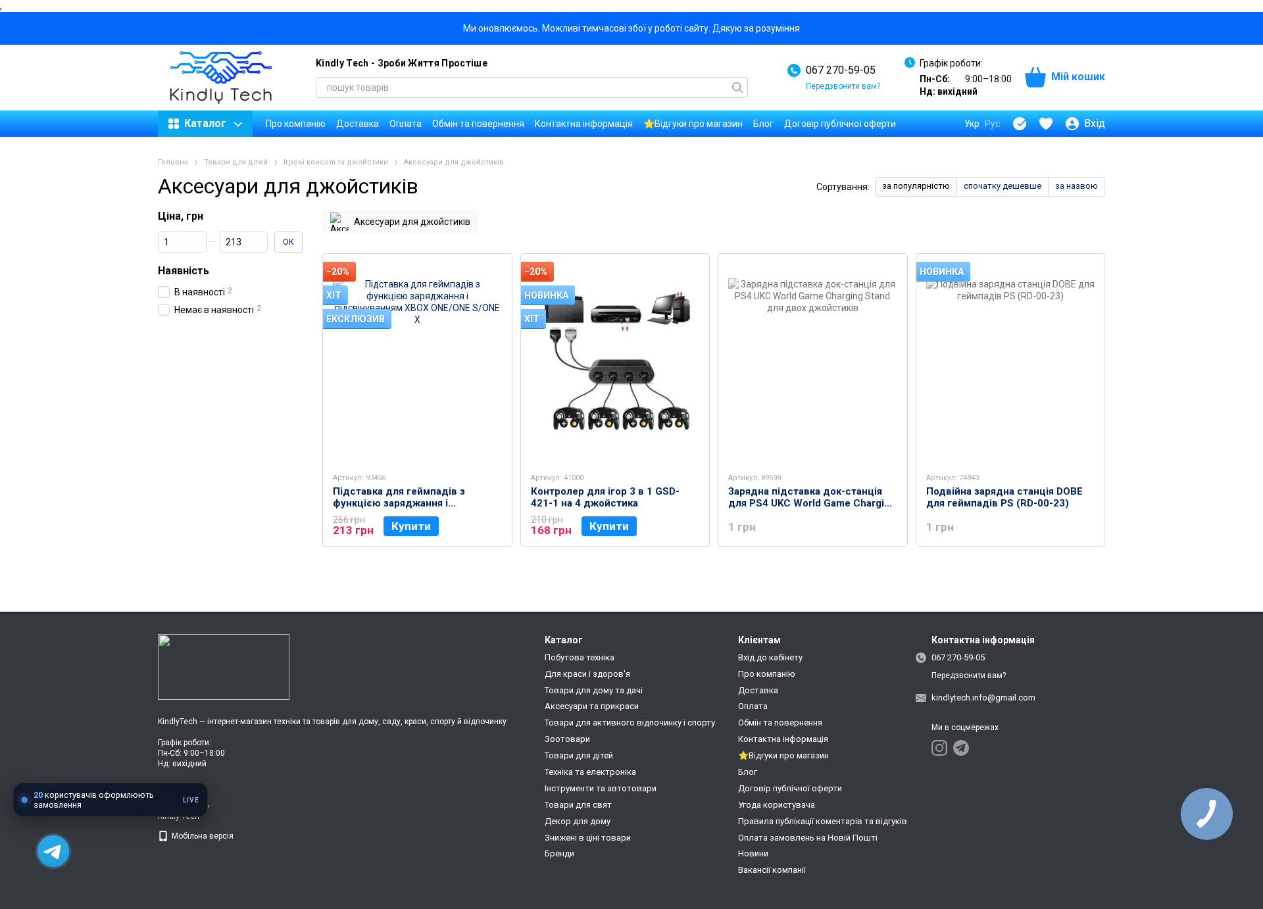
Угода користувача (776, 805)
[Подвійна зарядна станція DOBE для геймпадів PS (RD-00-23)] (1010, 362)
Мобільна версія (202, 836)
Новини (753, 853)
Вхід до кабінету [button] (770, 657)
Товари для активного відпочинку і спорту (630, 722)
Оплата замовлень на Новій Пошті (808, 838)
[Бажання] (1045, 123)
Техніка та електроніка (590, 772)
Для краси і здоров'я (587, 674)
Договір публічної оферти (840, 123)
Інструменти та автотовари (600, 788)
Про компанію (296, 123)
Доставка (357, 123)
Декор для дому (577, 821)
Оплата (405, 123)
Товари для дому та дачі (594, 690)
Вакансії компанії (772, 870)
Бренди (559, 853)
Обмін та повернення (478, 123)
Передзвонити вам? (843, 86)
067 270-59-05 (841, 70)
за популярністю (916, 186)
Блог (763, 123)
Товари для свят (578, 805)
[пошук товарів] (737, 87)
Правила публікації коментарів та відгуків (822, 821)
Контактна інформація (584, 123)
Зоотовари (567, 739)
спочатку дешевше (1002, 186)
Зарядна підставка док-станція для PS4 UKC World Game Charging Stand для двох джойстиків (812, 503)
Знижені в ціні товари (588, 838)
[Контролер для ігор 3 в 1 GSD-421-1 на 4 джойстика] (615, 362)
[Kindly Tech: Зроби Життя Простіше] (223, 666)
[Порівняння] (1019, 123)
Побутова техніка (579, 657)
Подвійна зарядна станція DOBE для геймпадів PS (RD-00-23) (1004, 497)
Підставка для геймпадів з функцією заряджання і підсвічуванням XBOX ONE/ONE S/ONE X (410, 509)
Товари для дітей (579, 755)
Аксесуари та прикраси (592, 706)
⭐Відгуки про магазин (693, 123)
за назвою (1076, 186)
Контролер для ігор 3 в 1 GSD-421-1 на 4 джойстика (605, 497)
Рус (992, 123)
